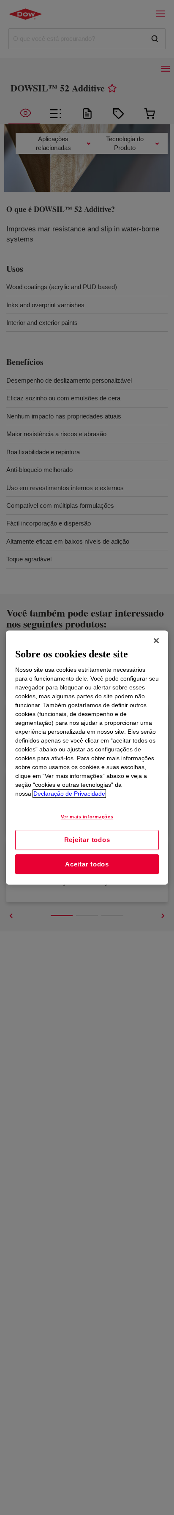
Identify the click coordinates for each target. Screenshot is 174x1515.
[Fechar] (156, 640)
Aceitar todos (87, 864)
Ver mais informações (87, 816)
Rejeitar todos (87, 839)
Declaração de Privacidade (69, 793)
